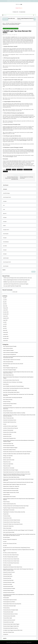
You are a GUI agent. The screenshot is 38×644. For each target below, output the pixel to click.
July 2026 (4, 297)
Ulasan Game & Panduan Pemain (8, 632)
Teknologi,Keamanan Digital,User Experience (10, 628)
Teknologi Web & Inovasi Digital (8, 622)
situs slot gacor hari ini (7, 197)
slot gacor (5, 201)
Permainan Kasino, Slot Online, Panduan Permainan (11, 520)
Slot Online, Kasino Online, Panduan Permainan (11, 554)
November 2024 (5, 338)
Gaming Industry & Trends (7, 405)
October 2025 (5, 316)
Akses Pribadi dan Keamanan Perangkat (9, 346)
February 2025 (5, 332)
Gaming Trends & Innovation (7, 410)
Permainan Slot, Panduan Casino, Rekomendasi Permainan (13, 524)
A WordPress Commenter (7, 291)
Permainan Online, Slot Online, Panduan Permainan (11, 522)
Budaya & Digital (6, 365)
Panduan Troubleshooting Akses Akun (9, 503)
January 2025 (5, 334)
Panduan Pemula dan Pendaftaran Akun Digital (10, 488)
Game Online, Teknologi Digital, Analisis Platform (11, 392)
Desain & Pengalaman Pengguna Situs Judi (10, 367)
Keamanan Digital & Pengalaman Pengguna (10, 447)
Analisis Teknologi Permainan (8, 361)
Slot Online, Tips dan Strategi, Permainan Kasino (11, 562)
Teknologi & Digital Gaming (7, 576)
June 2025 (5, 324)
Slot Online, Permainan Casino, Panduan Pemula (11, 558)
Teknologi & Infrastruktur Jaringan (8, 582)
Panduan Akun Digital (6, 465)
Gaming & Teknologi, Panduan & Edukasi (9, 403)
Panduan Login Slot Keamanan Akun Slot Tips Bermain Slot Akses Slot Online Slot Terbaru (18, 482)
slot (4, 205)
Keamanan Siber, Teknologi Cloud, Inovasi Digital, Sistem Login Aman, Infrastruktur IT (17, 451)
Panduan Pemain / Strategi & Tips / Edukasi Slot (11, 486)
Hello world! (15, 291)
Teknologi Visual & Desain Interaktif (9, 620)
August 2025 (5, 320)
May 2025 (4, 326)
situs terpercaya (6, 241)
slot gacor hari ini (6, 229)
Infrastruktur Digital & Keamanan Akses (9, 422)
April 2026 (5, 303)
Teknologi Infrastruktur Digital (8, 611)
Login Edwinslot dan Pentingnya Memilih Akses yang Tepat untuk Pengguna (15, 283)
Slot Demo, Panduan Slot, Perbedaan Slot (10, 539)
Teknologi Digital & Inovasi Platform (9, 601)
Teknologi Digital (6, 597)
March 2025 (5, 330)
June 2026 (5, 299)
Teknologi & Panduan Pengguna (8, 590)
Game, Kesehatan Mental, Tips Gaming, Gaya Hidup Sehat (12, 397)
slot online (5, 245)
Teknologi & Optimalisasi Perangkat (9, 588)
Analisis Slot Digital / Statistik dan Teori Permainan (11, 359)
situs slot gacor (5, 233)
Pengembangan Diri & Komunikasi (8, 509)
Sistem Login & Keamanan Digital (8, 532)
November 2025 (5, 314)
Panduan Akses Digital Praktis (8, 463)
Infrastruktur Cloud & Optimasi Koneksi (9, 420)
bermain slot (8, 169)
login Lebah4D (19, 169)
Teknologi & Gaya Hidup (7, 578)
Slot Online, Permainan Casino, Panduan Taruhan (11, 560)
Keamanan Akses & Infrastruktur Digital (9, 432)
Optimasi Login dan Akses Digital (8, 459)
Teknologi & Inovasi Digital (7, 584)
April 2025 (5, 328)
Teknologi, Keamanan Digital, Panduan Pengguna (11, 624)
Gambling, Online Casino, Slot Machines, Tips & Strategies (12, 382)
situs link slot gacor (6, 193)
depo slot (4, 213)
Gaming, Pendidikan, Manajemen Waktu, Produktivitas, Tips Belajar (14, 412)
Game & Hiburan (6, 384)
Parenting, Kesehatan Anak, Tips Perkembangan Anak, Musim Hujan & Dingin (15, 505)
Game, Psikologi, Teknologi (7, 399)
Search (4, 269)
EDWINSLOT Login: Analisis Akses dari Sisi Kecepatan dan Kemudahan (15, 281)
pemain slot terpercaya (28, 169)
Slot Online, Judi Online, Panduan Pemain (10, 28)
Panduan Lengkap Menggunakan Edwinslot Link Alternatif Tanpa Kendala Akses (16, 279)
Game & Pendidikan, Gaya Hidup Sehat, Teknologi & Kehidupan (13, 386)
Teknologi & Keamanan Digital (8, 586)
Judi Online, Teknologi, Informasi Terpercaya (10, 428)
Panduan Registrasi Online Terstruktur (9, 496)
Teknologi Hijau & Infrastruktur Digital (9, 605)
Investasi (4, 424)
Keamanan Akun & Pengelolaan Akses (9, 438)
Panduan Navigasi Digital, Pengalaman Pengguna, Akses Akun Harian (14, 484)
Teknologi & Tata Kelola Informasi (8, 592)
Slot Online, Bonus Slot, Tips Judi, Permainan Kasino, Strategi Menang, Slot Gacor (16, 547)
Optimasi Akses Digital (7, 457)
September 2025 (6, 318)
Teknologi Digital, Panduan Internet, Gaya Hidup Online (12, 603)
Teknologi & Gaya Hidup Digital (8, 580)
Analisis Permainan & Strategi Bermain (9, 354)
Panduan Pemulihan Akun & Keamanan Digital (10, 490)
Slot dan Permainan (6, 537)
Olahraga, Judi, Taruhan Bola (8, 455)
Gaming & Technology (6, 401)
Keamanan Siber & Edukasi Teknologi (9, 449)
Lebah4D (14, 169)
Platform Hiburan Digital (7, 528)
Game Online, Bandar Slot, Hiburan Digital (10, 390)
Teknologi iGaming (6, 607)
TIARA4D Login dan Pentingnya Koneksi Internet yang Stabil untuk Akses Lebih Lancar (17, 277)
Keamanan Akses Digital (7, 434)
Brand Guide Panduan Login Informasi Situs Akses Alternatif (13, 363)
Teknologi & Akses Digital (7, 574)
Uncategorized (5, 634)
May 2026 (4, 301)
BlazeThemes (29, 642)
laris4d (4, 225)
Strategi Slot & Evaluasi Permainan (9, 572)
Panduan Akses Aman (6, 461)
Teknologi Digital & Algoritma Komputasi (10, 599)
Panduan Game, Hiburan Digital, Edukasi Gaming (11, 477)
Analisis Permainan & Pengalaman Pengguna (10, 352)
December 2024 (5, 336)
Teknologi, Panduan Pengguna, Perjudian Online (11, 626)
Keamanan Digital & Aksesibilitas (8, 445)
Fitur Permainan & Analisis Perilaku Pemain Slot (11, 380)
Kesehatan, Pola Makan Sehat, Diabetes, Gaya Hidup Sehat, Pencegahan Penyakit (16, 453)
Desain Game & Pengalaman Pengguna (9, 369)
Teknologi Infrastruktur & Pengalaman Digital (10, 609)
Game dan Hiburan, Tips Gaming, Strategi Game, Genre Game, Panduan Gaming (16, 388)
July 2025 (4, 322)
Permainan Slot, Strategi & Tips (8, 526)
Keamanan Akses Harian (7, 436)
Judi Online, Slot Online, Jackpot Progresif (10, 426)
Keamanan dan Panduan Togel (8, 443)
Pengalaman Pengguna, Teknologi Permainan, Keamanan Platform (14, 507)
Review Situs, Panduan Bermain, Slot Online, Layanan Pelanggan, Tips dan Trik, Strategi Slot (18, 530)
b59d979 (5, 34)
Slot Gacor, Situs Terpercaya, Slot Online (9, 543)
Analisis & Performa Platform (8, 348)
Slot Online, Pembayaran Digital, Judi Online (10, 556)
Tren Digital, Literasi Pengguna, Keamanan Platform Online (12, 630)
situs (4, 209)
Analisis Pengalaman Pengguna (8, 350)
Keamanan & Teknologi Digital (8, 430)
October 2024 (5, 340)
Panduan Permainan (6, 494)
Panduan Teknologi (6, 501)
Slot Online (5, 171)
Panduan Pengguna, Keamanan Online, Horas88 (11, 492)
